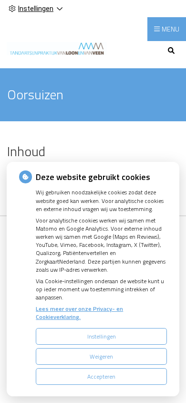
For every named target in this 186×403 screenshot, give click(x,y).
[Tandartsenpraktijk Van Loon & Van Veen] (57, 48)
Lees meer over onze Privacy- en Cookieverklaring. (79, 312)
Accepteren (101, 376)
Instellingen (101, 336)
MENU (170, 29)
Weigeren (101, 356)
